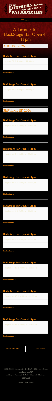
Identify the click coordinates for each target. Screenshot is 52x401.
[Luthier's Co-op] (26, 9)
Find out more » (9, 72)
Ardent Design (28, 382)
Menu (27, 20)
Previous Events (12, 348)
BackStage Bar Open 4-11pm (19, 56)
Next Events (41, 348)
